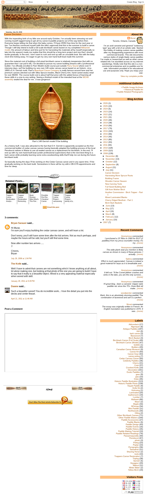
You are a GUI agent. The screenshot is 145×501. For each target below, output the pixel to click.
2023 (105, 111)
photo (137, 440)
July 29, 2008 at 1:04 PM (21, 259)
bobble (137, 345)
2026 (105, 103)
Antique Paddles (130, 329)
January (109, 219)
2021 (105, 117)
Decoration (133, 370)
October (109, 161)
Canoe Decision (12, 34)
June (108, 206)
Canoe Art (134, 351)
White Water (134, 467)
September (111, 164)
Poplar (136, 445)
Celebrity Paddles (131, 361)
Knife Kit (136, 388)
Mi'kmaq (135, 406)
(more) (140, 243)
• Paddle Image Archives (132, 87)
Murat (133, 38)
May (108, 208)
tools (137, 454)
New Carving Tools (113, 184)
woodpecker (126, 293)
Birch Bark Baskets (113, 203)
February (110, 217)
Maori (137, 402)
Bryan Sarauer (19, 223)
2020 (105, 120)
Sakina (129, 259)
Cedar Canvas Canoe (129, 358)
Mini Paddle (133, 408)
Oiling (137, 413)
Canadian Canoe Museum (128, 349)
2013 (105, 139)
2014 (105, 136)
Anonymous (126, 236)
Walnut (136, 465)
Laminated (134, 392)
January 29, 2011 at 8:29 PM (23, 281)
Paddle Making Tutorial (128, 431)
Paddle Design (132, 424)
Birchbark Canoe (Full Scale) (126, 340)
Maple (136, 404)
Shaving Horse (133, 452)
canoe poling (134, 356)
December (111, 156)
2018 (105, 125)
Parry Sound (72, 66)
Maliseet (135, 399)
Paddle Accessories (130, 420)
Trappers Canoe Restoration (127, 456)
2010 (105, 148)
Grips (136, 379)
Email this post (53, 207)
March (109, 214)
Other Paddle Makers (128, 417)
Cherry (136, 363)
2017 (105, 128)
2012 (105, 142)
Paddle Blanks (133, 422)
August (109, 167)
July (108, 170)
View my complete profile (132, 76)
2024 (105, 109)
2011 (105, 145)
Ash (138, 331)
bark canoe (135, 333)
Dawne (14, 286)
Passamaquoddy (131, 436)
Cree (136, 365)
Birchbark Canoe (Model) (127, 342)
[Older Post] (82, 389)
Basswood (135, 336)
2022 (105, 114)
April (108, 211)
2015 (105, 134)
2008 (105, 153)
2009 (105, 150)
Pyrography (133, 447)
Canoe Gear (133, 354)
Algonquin (135, 326)
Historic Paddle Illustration (126, 381)
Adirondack (134, 324)
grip (137, 377)
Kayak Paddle (134, 386)
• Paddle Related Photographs (129, 92)
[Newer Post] (16, 389)
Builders (135, 347)
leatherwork (133, 395)
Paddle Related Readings (127, 433)
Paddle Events (132, 427)
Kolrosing (136, 390)
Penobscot (134, 438)
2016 (105, 131)
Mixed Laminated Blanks (116, 197)
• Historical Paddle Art (133, 89)
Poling (136, 442)
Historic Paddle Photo (128, 383)
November (111, 159)
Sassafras (134, 449)
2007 (105, 222)
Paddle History (132, 429)
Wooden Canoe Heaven (116, 181)
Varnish (136, 461)
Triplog (136, 458)
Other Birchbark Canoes (128, 415)
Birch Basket (134, 338)
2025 (105, 106)
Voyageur (134, 463)
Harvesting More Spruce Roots (119, 175)
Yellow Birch (133, 470)
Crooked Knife (132, 367)
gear (138, 374)
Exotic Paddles (133, 372)
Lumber (136, 397)
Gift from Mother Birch (115, 189)
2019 (105, 123)
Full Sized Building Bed (115, 187)
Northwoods (133, 411)
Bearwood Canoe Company (46, 70)
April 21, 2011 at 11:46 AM (22, 299)
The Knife (16, 264)
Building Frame (112, 178)
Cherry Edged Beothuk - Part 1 (119, 200)
